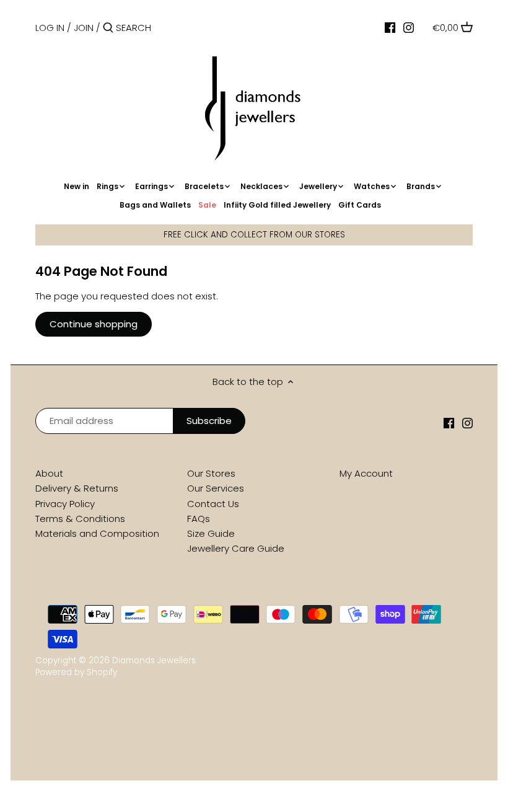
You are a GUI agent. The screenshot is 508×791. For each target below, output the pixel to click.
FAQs (198, 518)
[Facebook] (390, 27)
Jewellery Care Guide (235, 548)
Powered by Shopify (76, 672)
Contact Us (213, 503)
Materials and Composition (97, 533)
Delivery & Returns (76, 488)
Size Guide (211, 533)
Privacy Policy (65, 503)
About (49, 473)
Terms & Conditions (80, 518)
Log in (49, 27)
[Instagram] (408, 27)
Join (84, 27)
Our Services (215, 488)
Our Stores (211, 473)
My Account (366, 473)
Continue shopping (94, 323)
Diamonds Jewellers (154, 660)
